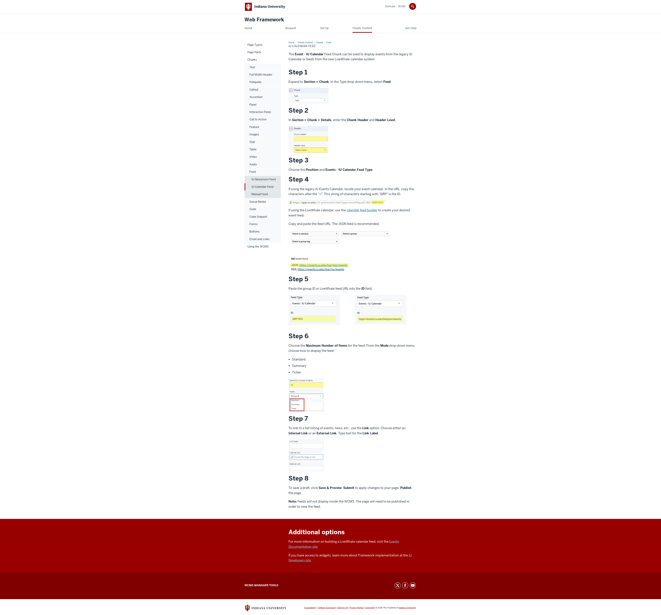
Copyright (370, 607)
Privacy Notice (357, 607)
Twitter (398, 585)
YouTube (413, 585)
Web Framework (264, 20)
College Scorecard (326, 607)
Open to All (342, 607)
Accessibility (310, 607)
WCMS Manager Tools (261, 585)
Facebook (405, 585)
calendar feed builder (362, 210)
